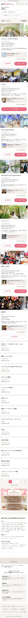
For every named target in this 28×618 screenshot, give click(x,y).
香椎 (15, 529)
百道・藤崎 (3, 528)
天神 (2, 522)
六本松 (3, 524)
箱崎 (18, 529)
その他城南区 (6, 531)
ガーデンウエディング (5, 544)
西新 (15, 528)
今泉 (11, 522)
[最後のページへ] (24, 481)
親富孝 (21, 522)
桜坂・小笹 (8, 524)
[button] (14, 578)
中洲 (16, 524)
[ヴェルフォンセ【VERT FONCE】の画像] (14, 30)
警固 (15, 522)
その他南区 (22, 526)
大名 (5, 522)
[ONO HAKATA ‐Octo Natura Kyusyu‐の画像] (14, 166)
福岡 (2, 566)
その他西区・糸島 (9, 529)
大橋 (12, 526)
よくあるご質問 (23, 611)
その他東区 (23, 529)
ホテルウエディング (5, 538)
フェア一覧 (21, 63)
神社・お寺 (22, 536)
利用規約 (9, 606)
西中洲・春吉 (20, 524)
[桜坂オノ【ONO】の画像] (14, 257)
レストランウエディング (6, 536)
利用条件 (13, 606)
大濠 (25, 522)
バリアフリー (20, 546)
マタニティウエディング (12, 546)
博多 (12, 524)
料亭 (13, 536)
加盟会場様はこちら (15, 609)
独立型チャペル (23, 544)
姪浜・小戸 (3, 529)
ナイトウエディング (15, 544)
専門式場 (17, 536)
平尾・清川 (17, 526)
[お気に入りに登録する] (25, 36)
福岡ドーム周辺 (9, 528)
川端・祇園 (3, 526)
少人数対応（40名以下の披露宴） (7, 543)
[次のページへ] (21, 481)
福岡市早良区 (19, 528)
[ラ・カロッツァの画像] (14, 212)
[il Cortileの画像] (14, 75)
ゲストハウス (13, 538)
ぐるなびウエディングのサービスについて (10, 611)
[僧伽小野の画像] (14, 303)
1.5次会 (16, 543)
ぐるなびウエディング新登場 (6, 548)
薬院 (18, 522)
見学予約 (8, 63)
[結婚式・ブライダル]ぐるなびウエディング (9, 565)
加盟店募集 (22, 609)
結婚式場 (21, 565)
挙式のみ (4, 546)
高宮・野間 (8, 526)
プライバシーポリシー (21, 606)
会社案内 (4, 606)
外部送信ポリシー (6, 609)
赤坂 (8, 522)
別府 (2, 531)
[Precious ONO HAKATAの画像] (14, 121)
